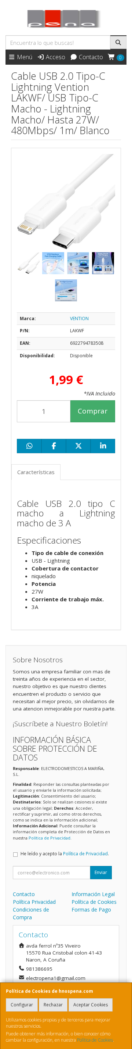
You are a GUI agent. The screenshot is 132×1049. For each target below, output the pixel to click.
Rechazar (53, 1005)
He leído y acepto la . (65, 854)
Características (36, 472)
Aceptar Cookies (90, 1005)
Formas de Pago (91, 909)
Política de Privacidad (49, 838)
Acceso (54, 57)
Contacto (90, 57)
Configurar (22, 1005)
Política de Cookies (95, 1040)
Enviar (101, 872)
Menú (23, 57)
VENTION (79, 318)
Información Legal (93, 894)
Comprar (92, 411)
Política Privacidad (34, 901)
